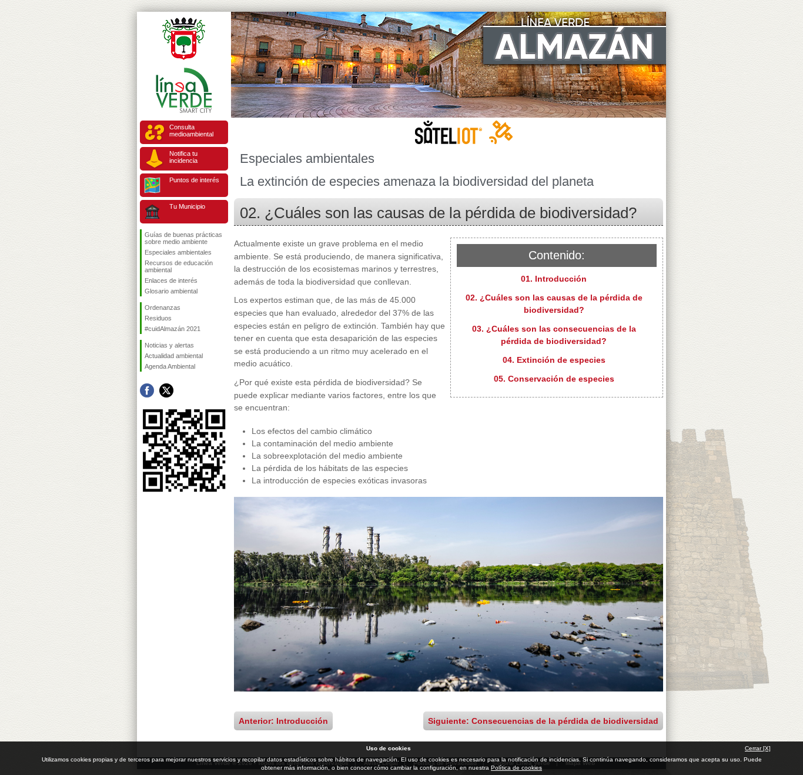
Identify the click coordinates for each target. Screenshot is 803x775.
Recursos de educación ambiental (179, 266)
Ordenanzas (162, 307)
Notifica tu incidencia (183, 157)
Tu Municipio (187, 206)
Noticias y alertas (169, 345)
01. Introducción (554, 278)
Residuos (158, 318)
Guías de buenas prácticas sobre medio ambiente (183, 238)
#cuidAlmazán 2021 (172, 328)
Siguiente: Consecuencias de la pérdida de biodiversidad (543, 721)
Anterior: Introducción (283, 721)
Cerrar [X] (758, 748)
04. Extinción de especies (554, 360)
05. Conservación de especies (554, 378)
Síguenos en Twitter (166, 390)
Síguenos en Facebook (147, 390)
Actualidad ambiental (174, 355)
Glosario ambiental (171, 291)
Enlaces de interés (171, 280)
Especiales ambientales (178, 252)
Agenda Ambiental (170, 366)
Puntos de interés (194, 179)
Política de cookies (516, 767)
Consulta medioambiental (191, 130)
